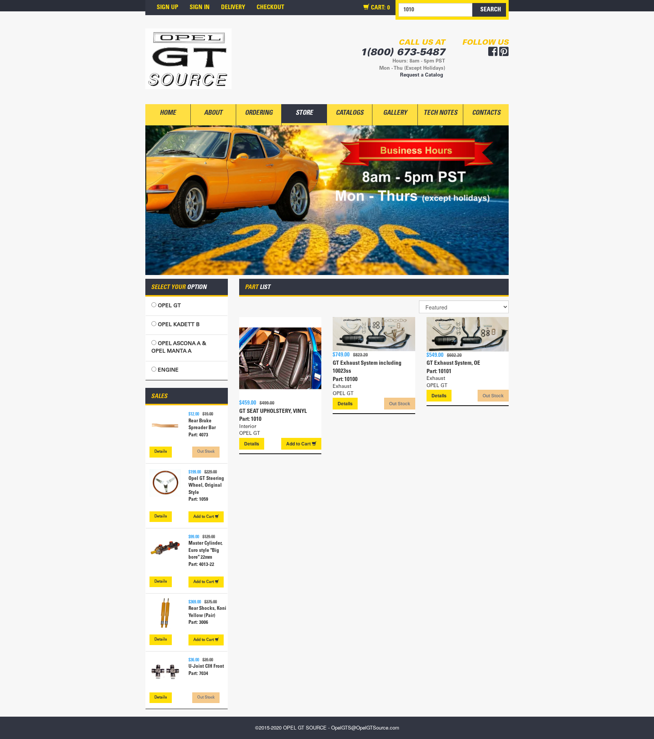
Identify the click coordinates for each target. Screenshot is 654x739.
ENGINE (167, 370)
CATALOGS (349, 113)
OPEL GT (168, 306)
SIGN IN (200, 8)
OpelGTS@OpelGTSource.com (365, 727)
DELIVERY (233, 8)
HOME (168, 113)
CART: (379, 8)
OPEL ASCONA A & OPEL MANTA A (178, 347)
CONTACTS (486, 113)
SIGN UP (167, 8)
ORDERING (258, 113)
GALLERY (395, 113)
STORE (304, 113)
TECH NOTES (440, 113)
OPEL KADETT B (177, 325)
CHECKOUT (270, 8)
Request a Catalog (421, 75)
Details (160, 452)
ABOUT (213, 113)
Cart (204, 517)
